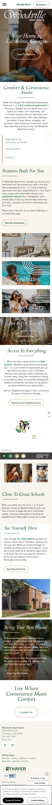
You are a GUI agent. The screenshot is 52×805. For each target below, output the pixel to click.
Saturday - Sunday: (11, 761)
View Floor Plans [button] (26, 54)
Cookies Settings (37, 800)
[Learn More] (26, 251)
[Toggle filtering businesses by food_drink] (4, 456)
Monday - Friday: (10, 758)
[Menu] (4, 4)
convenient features (12, 196)
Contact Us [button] (26, 712)
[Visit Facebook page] (5, 745)
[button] (41, 4)
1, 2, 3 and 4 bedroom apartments (30, 105)
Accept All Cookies (13, 800)
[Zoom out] (49, 416)
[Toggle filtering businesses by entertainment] (10, 456)
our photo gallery (25, 538)
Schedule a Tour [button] (26, 336)
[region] (26, 795)
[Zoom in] (49, 413)
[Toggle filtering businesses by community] (23, 456)
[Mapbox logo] (6, 450)
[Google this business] (12, 745)
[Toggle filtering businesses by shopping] (17, 456)
